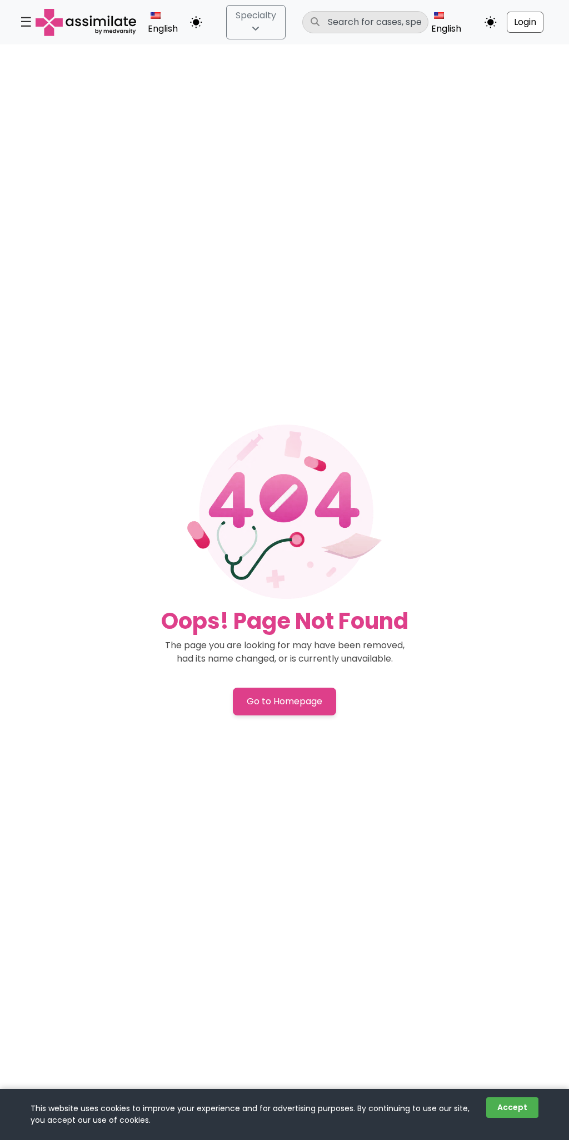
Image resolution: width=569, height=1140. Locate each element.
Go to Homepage (284, 701)
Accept (512, 1107)
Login (525, 22)
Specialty (256, 15)
